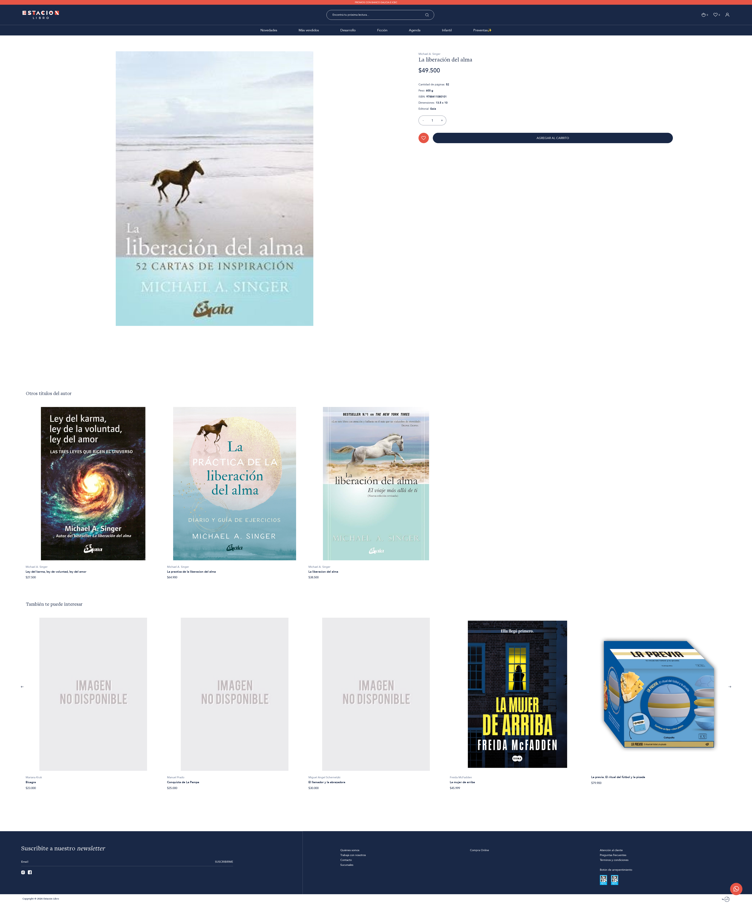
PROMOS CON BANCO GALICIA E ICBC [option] (376, 2)
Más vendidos (309, 30)
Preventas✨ (482, 30)
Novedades (268, 30)
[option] (93, 491)
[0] (703, 15)
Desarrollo (348, 30)
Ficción (382, 30)
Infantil (447, 30)
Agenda (414, 30)
